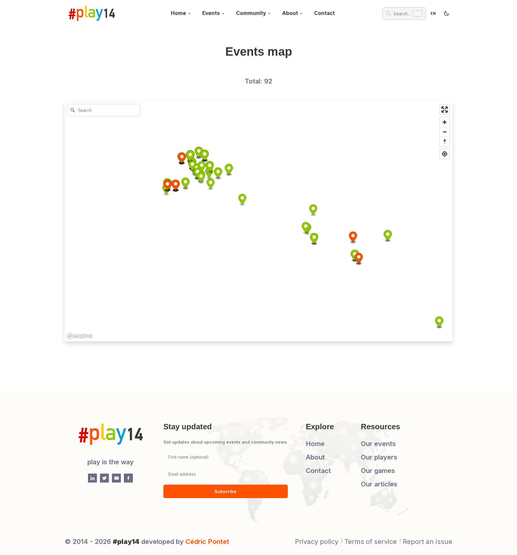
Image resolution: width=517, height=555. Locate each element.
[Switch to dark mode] (446, 13)
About (290, 13)
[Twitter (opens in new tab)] (104, 478)
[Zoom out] (444, 132)
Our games (378, 470)
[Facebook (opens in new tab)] (128, 478)
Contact (324, 13)
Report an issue (427, 541)
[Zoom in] (444, 122)
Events (211, 13)
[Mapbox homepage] (79, 336)
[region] (258, 221)
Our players (379, 457)
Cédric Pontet (207, 541)
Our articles (379, 484)
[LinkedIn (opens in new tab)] (92, 478)
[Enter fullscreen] (444, 109)
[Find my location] (444, 154)
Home (178, 13)
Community (251, 13)
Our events (378, 444)
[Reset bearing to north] (444, 141)
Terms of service (370, 541)
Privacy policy (316, 541)
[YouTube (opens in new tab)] (116, 478)
